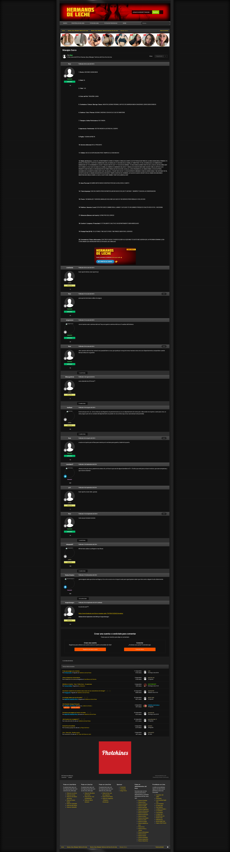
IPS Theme (64, 775)
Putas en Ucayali (142, 821)
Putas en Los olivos (72, 793)
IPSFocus (70, 775)
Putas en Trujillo (142, 805)
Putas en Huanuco (143, 812)
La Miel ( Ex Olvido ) (87, 706)
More (124, 23)
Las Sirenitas (159, 812)
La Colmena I (159, 810)
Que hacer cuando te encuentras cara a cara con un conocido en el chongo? (83, 691)
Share (150, 56)
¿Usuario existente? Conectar (141, 12)
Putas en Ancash (142, 807)
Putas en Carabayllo (72, 803)
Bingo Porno (123, 790)
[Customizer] (161, 12)
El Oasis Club (159, 805)
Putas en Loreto (142, 819)
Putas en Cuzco (142, 834)
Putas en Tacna (142, 835)
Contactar (63, 777)
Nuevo (65, 23)
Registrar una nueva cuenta (90, 649)
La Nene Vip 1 (159, 814)
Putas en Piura (141, 802)
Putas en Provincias (111, 23)
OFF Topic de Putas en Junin (83, 734)
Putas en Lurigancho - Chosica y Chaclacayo (108, 800)
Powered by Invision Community (161, 777)
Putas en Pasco (142, 816)
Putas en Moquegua (143, 832)
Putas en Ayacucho (143, 839)
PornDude (123, 787)
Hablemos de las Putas (85, 672)
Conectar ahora (140, 649)
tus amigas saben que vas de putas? (72, 697)
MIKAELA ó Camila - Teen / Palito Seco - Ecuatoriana (77, 684)
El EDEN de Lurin (160, 816)
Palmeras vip (159, 819)
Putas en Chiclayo (142, 804)
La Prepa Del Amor (84, 727)
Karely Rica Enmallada (68, 726)
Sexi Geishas (159, 807)
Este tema (161, 23)
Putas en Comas (71, 795)
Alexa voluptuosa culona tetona (71, 677)
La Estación (82, 686)
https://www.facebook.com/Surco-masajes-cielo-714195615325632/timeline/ (101, 613)
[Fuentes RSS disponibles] (167, 847)
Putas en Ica (141, 827)
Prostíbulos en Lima (78, 23)
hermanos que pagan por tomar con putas (74, 712)
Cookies (70, 777)
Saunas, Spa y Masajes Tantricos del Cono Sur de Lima (96, 57)
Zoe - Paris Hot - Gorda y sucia (71, 732)
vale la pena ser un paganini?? (71, 719)
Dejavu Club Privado (161, 823)
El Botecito (159, 798)
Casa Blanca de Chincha (90, 679)
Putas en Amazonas (143, 811)
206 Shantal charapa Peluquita (71, 704)
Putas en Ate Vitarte (72, 805)
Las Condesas (160, 803)
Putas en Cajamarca (143, 809)
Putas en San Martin (143, 818)
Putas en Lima (94, 23)
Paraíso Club (159, 817)
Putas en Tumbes (142, 800)
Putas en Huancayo (143, 814)
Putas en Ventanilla (72, 807)
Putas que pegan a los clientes (71, 671)
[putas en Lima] (80, 12)
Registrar (155, 12)
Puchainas (123, 789)
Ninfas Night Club (160, 821)
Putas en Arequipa (143, 837)
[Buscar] (168, 23)
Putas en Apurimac (143, 841)
